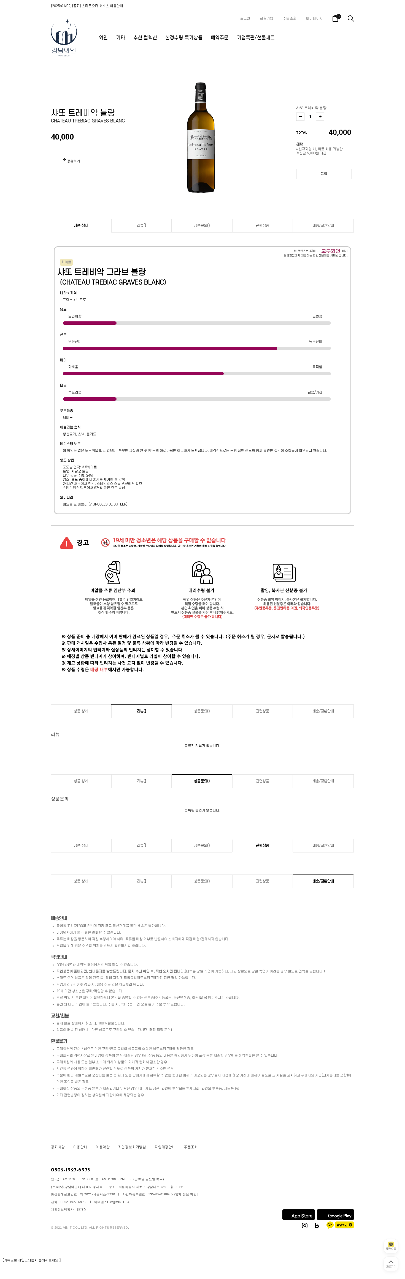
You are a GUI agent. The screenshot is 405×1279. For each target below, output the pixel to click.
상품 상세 (81, 225)
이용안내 (80, 1147)
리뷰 (141, 225)
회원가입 (266, 18)
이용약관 (103, 1147)
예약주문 (220, 37)
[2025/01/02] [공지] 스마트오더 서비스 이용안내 (87, 6)
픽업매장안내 (165, 1147)
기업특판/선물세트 (256, 37)
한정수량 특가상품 (183, 37)
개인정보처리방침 (132, 1147)
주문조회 (289, 18)
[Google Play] (335, 1219)
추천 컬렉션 (145, 37)
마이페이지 (314, 18)
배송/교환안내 (323, 225)
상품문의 (202, 225)
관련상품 (262, 225)
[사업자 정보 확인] (184, 1194)
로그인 (245, 18)
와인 (103, 37)
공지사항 (58, 1147)
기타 (120, 37)
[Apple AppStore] (298, 1219)
